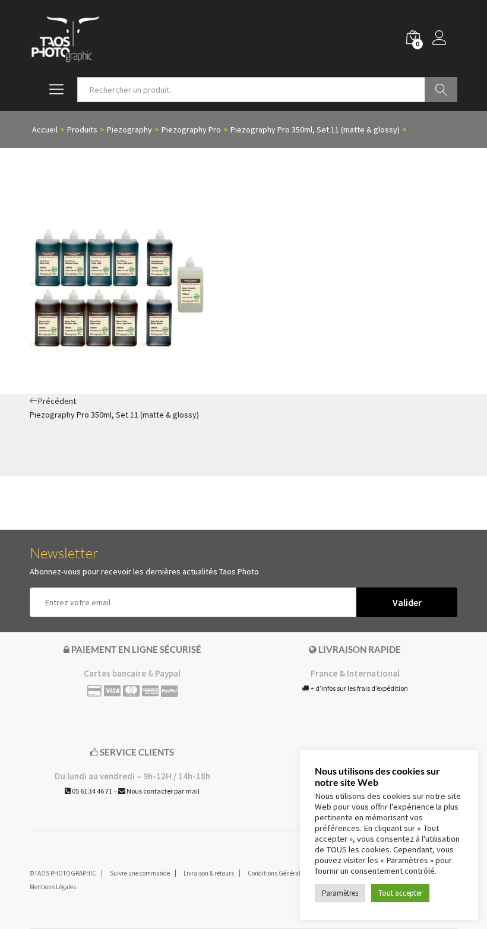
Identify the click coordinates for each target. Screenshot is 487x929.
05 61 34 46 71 (91, 790)
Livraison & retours (209, 873)
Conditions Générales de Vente (289, 873)
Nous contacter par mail (162, 790)
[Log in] (444, 39)
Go (441, 89)
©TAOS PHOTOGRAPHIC (63, 873)
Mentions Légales (53, 887)
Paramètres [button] (340, 893)
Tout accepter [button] (400, 893)
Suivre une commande (140, 873)
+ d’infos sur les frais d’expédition (358, 688)
